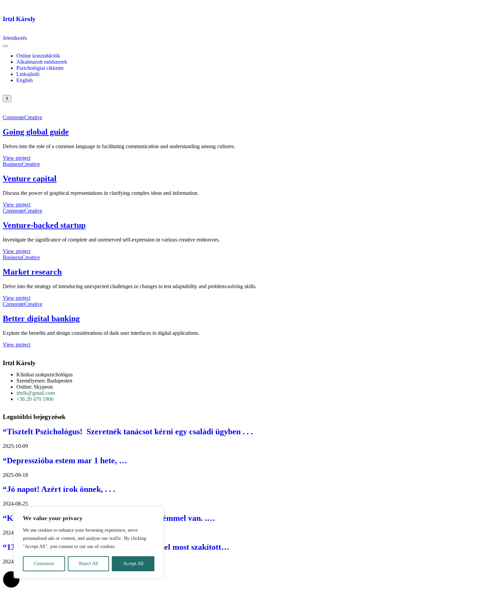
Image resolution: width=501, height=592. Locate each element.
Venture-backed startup (44, 225)
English (24, 80)
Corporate (13, 117)
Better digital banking (41, 318)
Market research (32, 271)
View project (16, 158)
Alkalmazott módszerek (41, 62)
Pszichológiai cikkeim (39, 68)
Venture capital (30, 178)
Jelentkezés (15, 38)
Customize (44, 563)
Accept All (133, 563)
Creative (33, 117)
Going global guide (36, 131)
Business (12, 164)
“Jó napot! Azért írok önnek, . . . (59, 489)
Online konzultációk (38, 56)
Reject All (88, 563)
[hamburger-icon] (5, 46)
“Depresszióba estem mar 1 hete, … (65, 460)
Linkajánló (28, 74)
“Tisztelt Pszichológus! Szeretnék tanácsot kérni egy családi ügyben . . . (128, 431)
